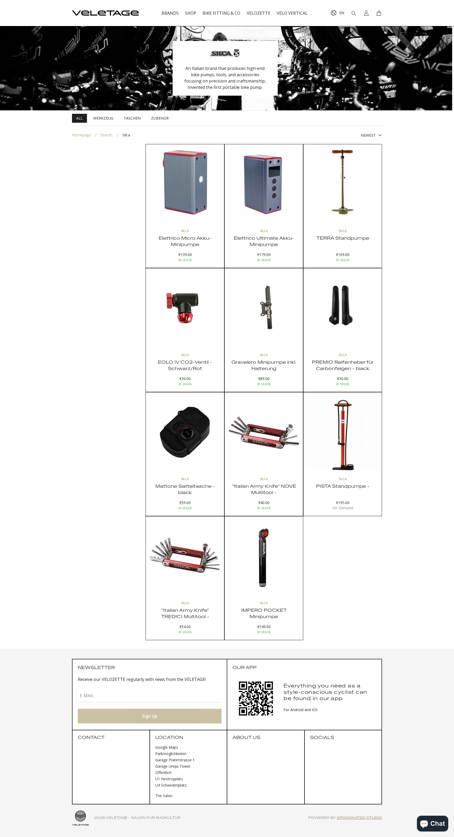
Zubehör (160, 118)
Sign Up (149, 716)
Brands (107, 134)
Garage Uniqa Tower (172, 766)
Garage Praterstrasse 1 (175, 759)
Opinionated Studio (359, 818)
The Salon (163, 795)
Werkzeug (103, 118)
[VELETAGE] (105, 13)
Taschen (132, 118)
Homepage (81, 134)
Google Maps (166, 747)
